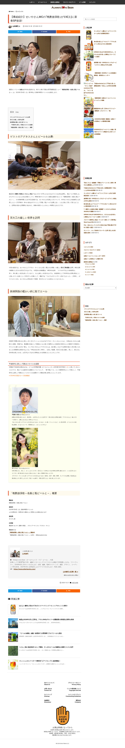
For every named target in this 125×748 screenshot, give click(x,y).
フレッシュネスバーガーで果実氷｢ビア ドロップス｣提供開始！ (40, 661)
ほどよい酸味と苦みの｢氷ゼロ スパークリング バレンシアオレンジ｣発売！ (43, 606)
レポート (88, 253)
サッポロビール (90, 272)
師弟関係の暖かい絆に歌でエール (19, 122)
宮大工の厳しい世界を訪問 (17, 119)
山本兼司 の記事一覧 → (70, 572)
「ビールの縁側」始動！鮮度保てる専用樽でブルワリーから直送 (40, 633)
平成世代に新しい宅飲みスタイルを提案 (22, 124)
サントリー (89, 274)
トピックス (20, 11)
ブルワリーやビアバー (92, 250)
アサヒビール (90, 264)
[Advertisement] (100, 156)
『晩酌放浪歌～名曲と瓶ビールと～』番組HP (22, 532)
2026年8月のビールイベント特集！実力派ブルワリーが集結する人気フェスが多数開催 (105, 132)
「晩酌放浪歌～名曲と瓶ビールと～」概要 (21, 127)
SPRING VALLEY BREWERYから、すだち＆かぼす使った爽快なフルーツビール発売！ (105, 54)
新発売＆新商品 (88, 262)
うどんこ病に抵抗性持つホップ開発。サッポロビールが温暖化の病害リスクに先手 (46, 647)
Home (12, 11)
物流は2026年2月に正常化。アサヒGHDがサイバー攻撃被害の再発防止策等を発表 (46, 619)
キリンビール (89, 269)
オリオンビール (90, 266)
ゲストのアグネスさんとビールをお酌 (20, 117)
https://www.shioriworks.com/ (24, 569)
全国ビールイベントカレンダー (94, 256)
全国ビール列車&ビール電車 (93, 259)
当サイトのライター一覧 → (71, 575)
